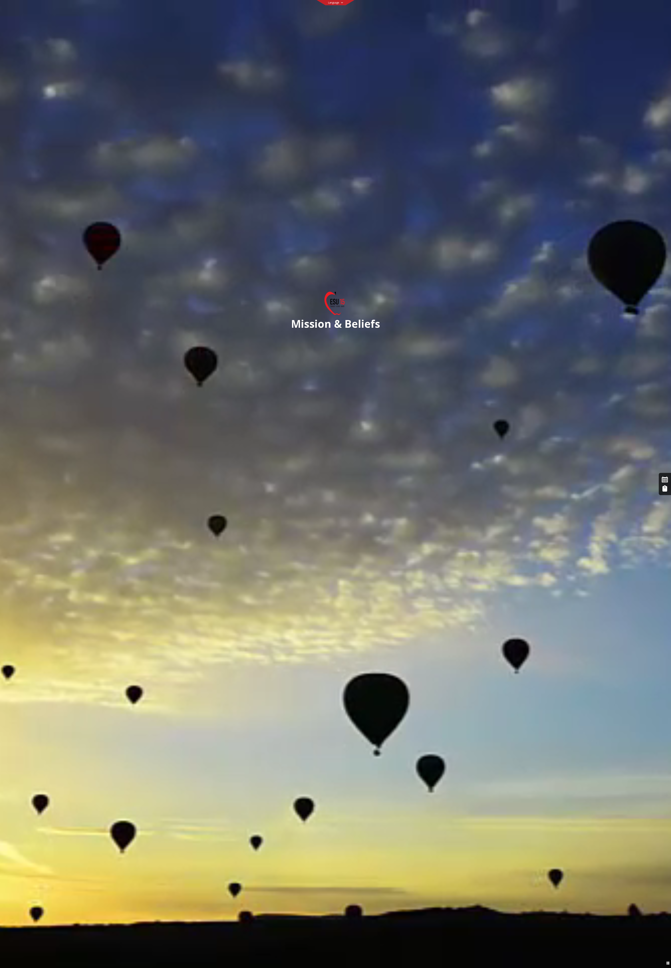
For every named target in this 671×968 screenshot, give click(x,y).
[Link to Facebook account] (574, 8)
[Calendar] (665, 479)
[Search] (584, 7)
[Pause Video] (668, 963)
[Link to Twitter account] (568, 8)
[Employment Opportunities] (665, 488)
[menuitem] (200, 19)
